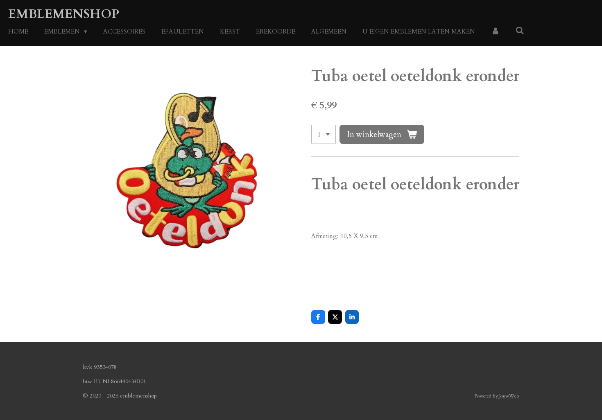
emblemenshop (63, 14)
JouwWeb (509, 396)
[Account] (495, 31)
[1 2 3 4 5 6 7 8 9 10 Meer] (323, 134)
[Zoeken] (520, 31)
